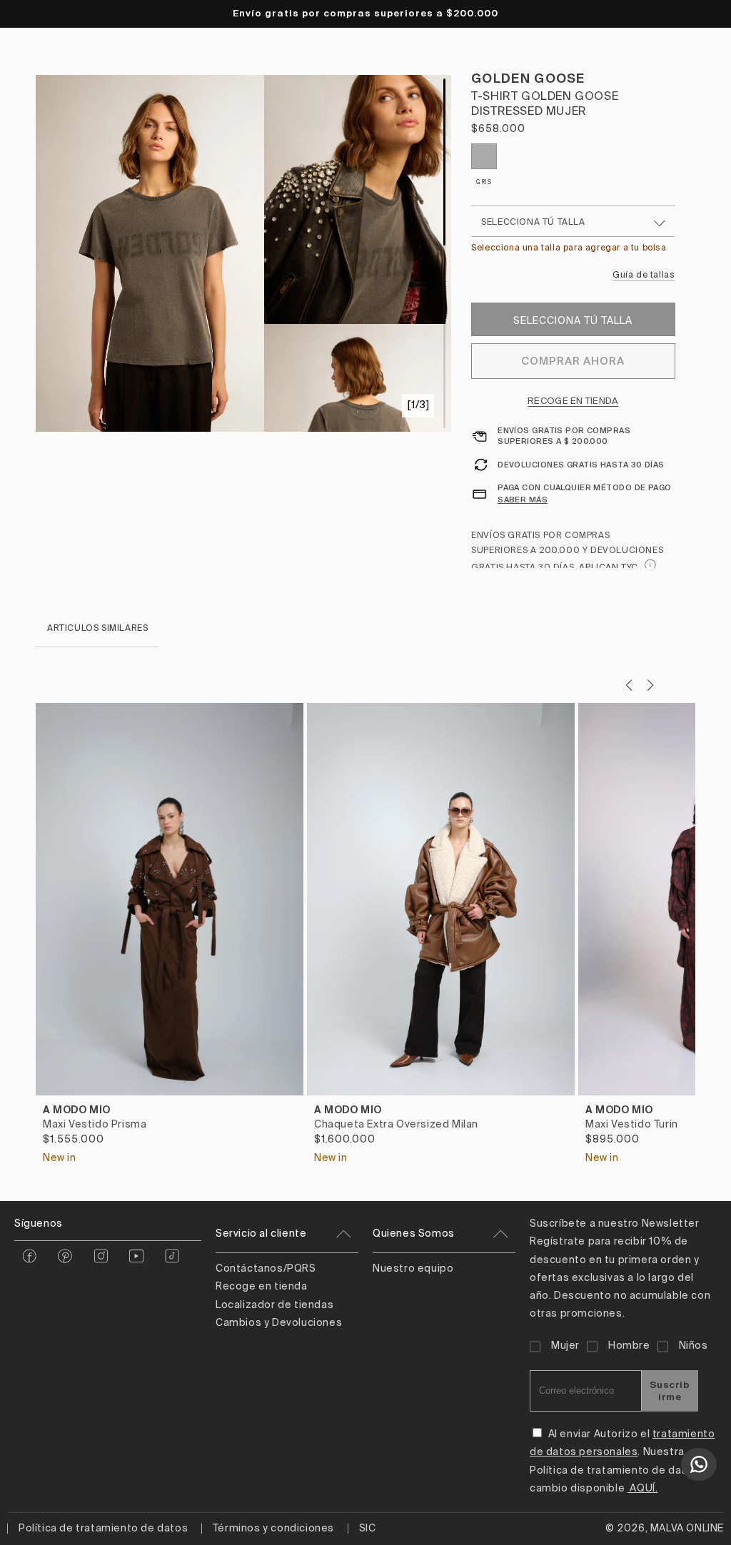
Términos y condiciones (273, 1529)
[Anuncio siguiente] (703, 13)
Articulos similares (97, 628)
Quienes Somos (414, 1234)
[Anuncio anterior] (28, 13)
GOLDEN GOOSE (528, 78)
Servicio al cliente (261, 1234)
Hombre (629, 1346)
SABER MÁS (523, 499)
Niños (693, 1346)
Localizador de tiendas (274, 1305)
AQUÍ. (642, 1489)
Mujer (565, 1346)
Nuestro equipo (413, 1269)
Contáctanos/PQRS (266, 1269)
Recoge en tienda (573, 401)
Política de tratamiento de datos (103, 1529)
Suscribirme (670, 1390)
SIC (367, 1529)
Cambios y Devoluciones (279, 1323)
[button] (650, 685)
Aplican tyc (609, 568)
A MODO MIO (77, 1109)
